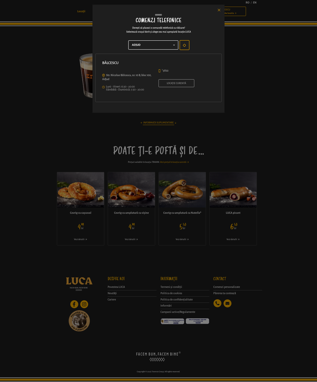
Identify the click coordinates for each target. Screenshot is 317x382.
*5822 (165, 70)
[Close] (219, 10)
